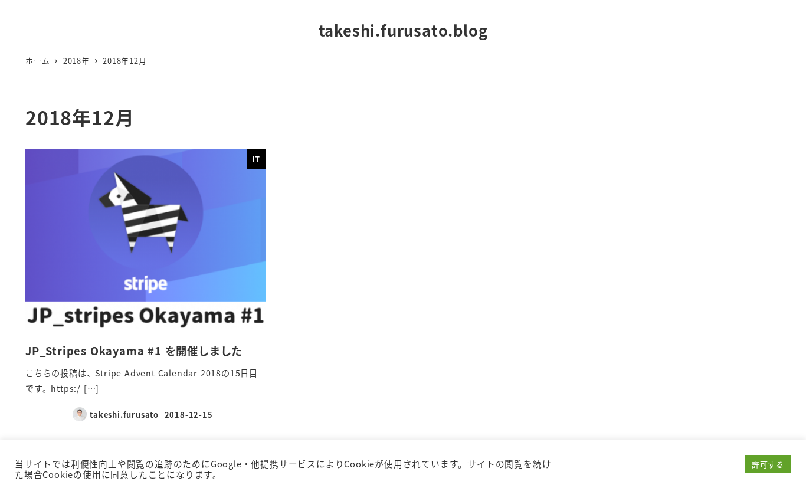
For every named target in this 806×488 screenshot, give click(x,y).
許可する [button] (768, 464)
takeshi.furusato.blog (403, 30)
